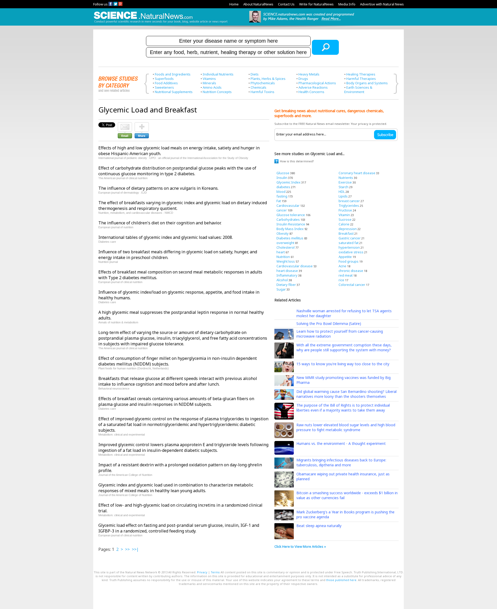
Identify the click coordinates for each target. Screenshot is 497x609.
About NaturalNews (258, 4)
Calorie (344, 224)
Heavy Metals (308, 74)
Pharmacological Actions (317, 83)
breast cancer (349, 201)
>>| (135, 549)
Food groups (349, 261)
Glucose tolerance (290, 214)
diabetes (283, 187)
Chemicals (258, 87)
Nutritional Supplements (174, 91)
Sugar (281, 289)
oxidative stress (351, 252)
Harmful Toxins (262, 91)
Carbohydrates (288, 219)
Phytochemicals (263, 83)
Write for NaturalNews (316, 4)
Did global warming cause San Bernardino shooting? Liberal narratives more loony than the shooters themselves (346, 394)
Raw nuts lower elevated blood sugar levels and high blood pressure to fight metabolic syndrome (345, 427)
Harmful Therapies (361, 78)
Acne (342, 266)
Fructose (345, 210)
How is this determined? (297, 161)
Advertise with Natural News (382, 4)
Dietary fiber (286, 284)
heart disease (287, 270)
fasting (281, 196)
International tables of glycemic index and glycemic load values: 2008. (165, 237)
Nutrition (283, 256)
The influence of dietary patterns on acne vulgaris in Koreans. (158, 188)
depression (348, 228)
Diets (255, 74)
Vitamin (344, 214)
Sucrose (345, 219)
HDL (342, 191)
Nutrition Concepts (217, 91)
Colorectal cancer (352, 284)
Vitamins (209, 78)
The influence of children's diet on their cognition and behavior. (159, 223)
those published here (341, 580)
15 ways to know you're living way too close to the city (342, 363)
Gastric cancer (350, 238)
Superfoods (164, 78)
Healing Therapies (360, 74)
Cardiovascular (287, 205)
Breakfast (346, 233)
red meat (346, 275)
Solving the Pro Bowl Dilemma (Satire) (328, 323)
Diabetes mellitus (289, 238)
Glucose (282, 173)
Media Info (346, 4)
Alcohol (282, 280)
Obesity (282, 233)
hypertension (349, 247)
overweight (285, 242)
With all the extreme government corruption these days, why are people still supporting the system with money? (344, 347)
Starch (343, 187)
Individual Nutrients (218, 74)
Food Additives (166, 83)
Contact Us (286, 4)
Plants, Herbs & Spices (268, 78)
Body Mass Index (290, 228)
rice (341, 280)
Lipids (343, 196)
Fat (278, 201)
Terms (215, 572)
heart (280, 252)
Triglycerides (349, 205)
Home (234, 4)
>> (127, 549)
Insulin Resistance (290, 224)
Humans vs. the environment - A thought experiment (341, 443)
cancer (281, 210)
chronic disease (351, 270)
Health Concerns (311, 91)
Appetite (345, 256)
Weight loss (285, 261)
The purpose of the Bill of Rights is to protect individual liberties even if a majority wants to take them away (343, 408)
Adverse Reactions (313, 87)
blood (281, 191)
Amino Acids (212, 87)
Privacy (202, 572)
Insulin (281, 177)
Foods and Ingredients (173, 74)
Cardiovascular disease (294, 266)
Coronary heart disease (357, 173)
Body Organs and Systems (367, 83)
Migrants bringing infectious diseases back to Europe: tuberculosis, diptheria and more (341, 462)
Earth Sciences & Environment (358, 89)
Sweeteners (164, 87)
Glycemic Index (288, 182)
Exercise (345, 182)
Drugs (303, 78)
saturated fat (349, 242)
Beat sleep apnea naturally (318, 525)
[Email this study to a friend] (125, 124)
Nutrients (346, 177)
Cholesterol (285, 247)
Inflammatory (286, 275)
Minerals (209, 83)
